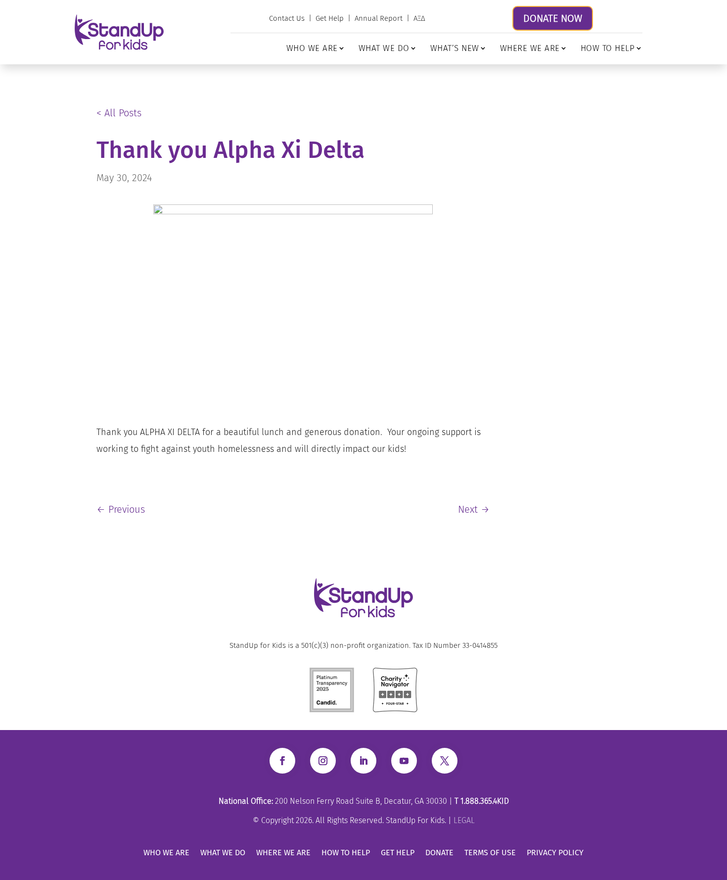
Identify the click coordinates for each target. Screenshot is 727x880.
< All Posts (118, 113)
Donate (439, 852)
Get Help (330, 18)
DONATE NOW (552, 18)
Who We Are (312, 48)
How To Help (608, 48)
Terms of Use (490, 852)
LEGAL (464, 820)
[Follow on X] (444, 761)
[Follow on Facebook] (282, 761)
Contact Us (287, 18)
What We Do (384, 48)
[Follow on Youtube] (404, 761)
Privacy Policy (555, 852)
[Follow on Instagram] (323, 761)
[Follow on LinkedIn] (363, 761)
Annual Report (379, 18)
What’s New (454, 48)
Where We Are (530, 48)
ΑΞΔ (419, 18)
